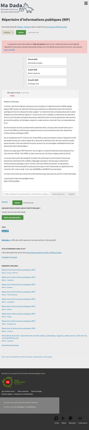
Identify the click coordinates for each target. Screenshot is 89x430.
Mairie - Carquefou (8, 302)
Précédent (6, 257)
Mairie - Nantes (7, 309)
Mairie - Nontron (7, 287)
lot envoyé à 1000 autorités (56, 27)
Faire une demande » (12, 217)
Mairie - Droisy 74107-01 (10, 273)
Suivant (14, 257)
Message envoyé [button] (13, 92)
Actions (7, 32)
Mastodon (72, 423)
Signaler (71, 194)
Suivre (21, 32)
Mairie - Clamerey (8, 280)
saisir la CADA (9, 49)
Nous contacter (23, 391)
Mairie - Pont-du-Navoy (9, 295)
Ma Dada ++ (6, 240)
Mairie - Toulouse (7, 341)
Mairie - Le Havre (7, 331)
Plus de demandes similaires (10, 345)
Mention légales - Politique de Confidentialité (17, 394)
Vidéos (64, 423)
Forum (57, 423)
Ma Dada (17, 8)
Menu (86, 3)
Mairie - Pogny (6, 317)
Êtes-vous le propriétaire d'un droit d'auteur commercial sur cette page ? (27, 357)
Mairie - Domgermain (9, 324)
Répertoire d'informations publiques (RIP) (18, 270)
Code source (82, 423)
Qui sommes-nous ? (8, 391)
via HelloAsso (31, 407)
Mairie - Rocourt (24, 27)
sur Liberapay (19, 407)
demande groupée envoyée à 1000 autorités (44, 252)
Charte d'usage (36, 391)
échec (12, 95)
